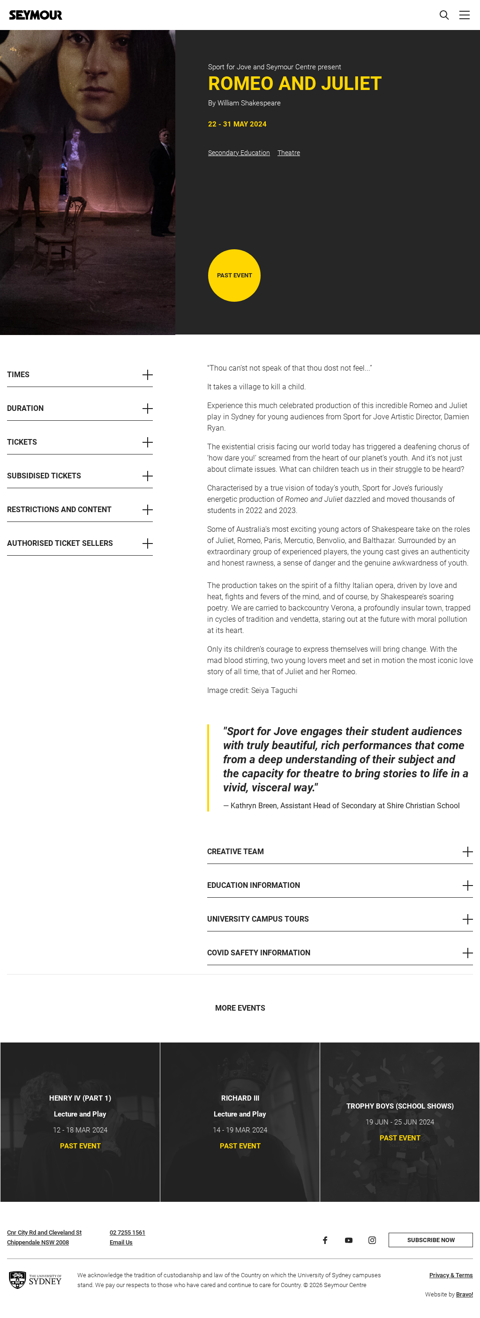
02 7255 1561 (127, 1232)
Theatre (289, 152)
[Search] (444, 15)
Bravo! (464, 1294)
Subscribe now (431, 1240)
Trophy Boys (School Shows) (400, 1106)
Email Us (121, 1242)
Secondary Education (239, 152)
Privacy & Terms (451, 1275)
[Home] (35, 15)
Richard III (240, 1098)
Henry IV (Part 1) (80, 1098)
